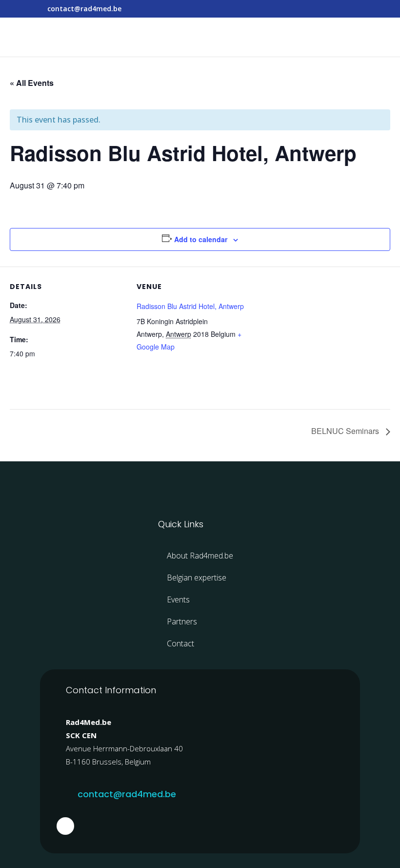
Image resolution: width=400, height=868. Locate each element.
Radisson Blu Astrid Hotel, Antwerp (190, 306)
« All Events (32, 82)
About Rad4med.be (200, 555)
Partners (182, 621)
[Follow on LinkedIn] (65, 826)
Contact (180, 643)
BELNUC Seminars (346, 430)
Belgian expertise (196, 577)
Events (178, 599)
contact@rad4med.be (127, 794)
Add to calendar (200, 239)
